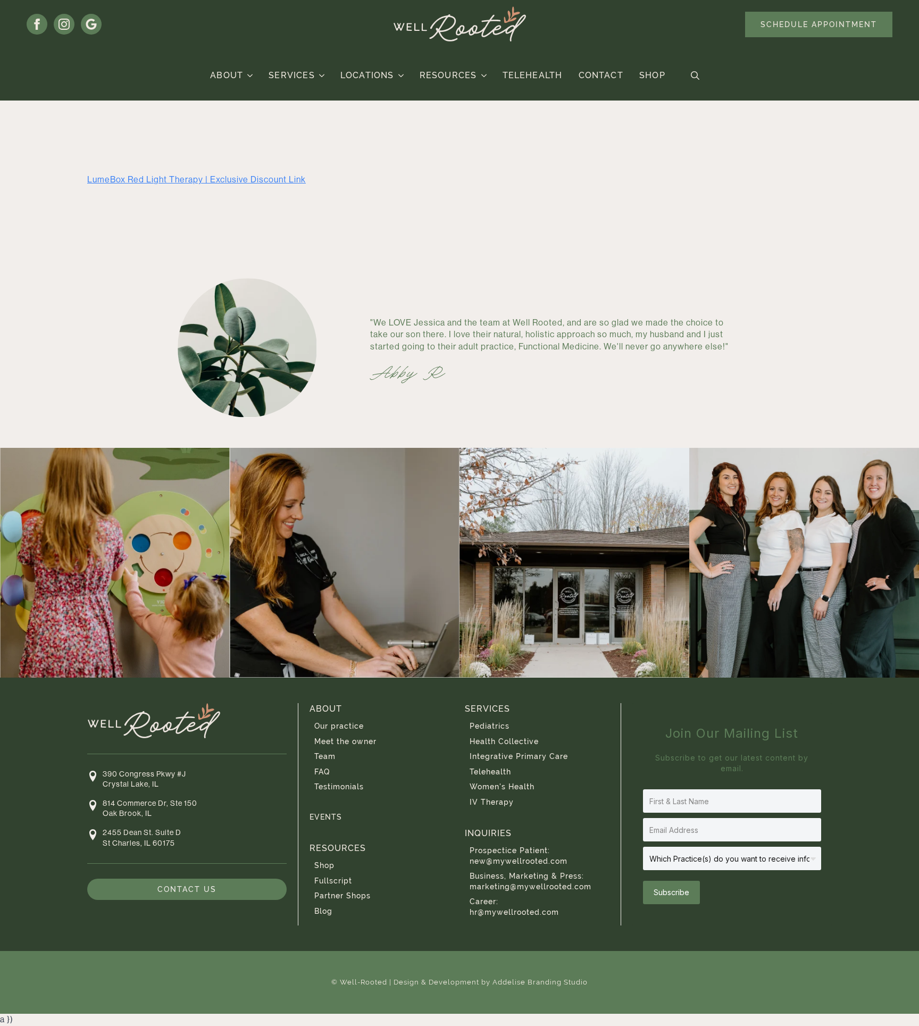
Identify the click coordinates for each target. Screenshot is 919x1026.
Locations (367, 75)
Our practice (339, 726)
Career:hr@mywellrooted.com (514, 906)
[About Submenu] (250, 75)
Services (292, 75)
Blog (323, 911)
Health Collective (504, 741)
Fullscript (333, 881)
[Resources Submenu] (484, 75)
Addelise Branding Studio (540, 982)
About (226, 75)
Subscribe (671, 892)
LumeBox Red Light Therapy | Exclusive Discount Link (196, 179)
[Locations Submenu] (401, 75)
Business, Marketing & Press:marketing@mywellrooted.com (530, 881)
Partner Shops (342, 895)
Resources (448, 75)
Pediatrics (489, 726)
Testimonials (339, 786)
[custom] (91, 24)
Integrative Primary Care (519, 756)
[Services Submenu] (322, 75)
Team (325, 756)
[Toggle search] (695, 75)
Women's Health (502, 786)
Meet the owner (345, 741)
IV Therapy (492, 802)
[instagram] (64, 24)
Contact (601, 75)
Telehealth (533, 75)
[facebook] (37, 24)
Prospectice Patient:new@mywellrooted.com (518, 855)
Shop (652, 75)
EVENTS (326, 817)
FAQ (322, 772)
